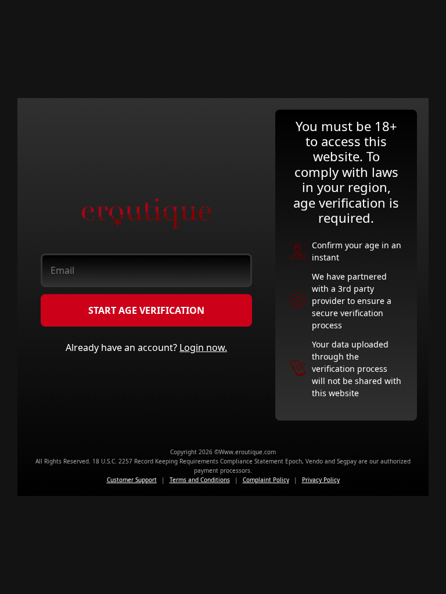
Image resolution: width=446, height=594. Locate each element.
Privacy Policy (321, 480)
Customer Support (132, 480)
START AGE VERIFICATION (146, 310)
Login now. (203, 347)
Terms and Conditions (200, 480)
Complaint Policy (266, 480)
